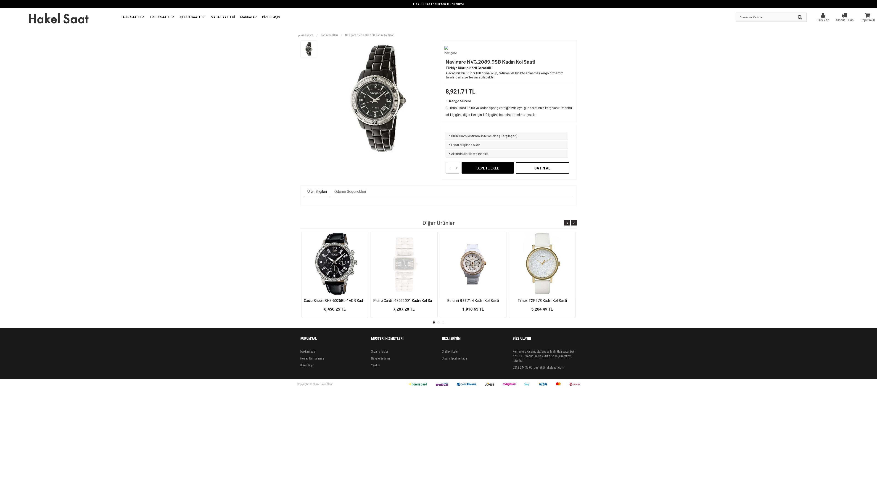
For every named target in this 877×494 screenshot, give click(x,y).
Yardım (375, 365)
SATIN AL (542, 168)
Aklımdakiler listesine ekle (468, 154)
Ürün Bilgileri (317, 191)
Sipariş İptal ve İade (454, 358)
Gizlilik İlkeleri (450, 351)
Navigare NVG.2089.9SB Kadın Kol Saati (369, 35)
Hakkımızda (307, 351)
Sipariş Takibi (379, 351)
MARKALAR (248, 17)
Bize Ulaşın (271, 17)
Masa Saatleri (223, 17)
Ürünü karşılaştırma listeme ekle (473, 136)
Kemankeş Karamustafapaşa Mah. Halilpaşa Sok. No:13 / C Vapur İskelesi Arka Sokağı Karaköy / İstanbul (544, 356)
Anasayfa (307, 35)
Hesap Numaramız (312, 358)
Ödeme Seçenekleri (350, 191)
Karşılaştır (508, 136)
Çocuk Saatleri (192, 17)
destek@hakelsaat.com (549, 367)
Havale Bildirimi (381, 358)
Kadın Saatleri (133, 17)
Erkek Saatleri (162, 17)
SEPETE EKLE (487, 168)
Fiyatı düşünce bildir (464, 145)
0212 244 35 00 (522, 367)
